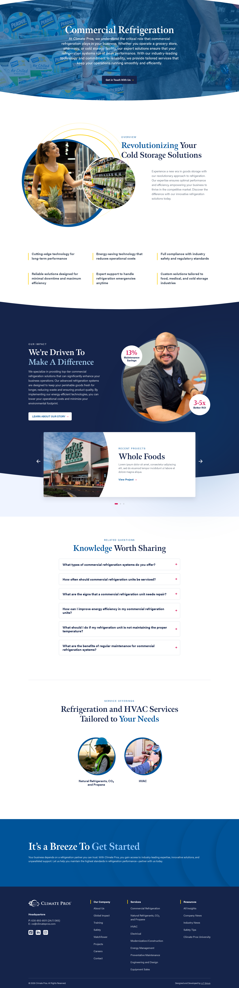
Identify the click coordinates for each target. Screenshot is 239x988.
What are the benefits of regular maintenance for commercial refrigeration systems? (108, 647)
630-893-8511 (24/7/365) (45, 920)
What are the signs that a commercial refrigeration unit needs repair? (114, 594)
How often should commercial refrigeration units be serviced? (109, 579)
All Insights (190, 908)
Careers (98, 951)
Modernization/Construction (147, 941)
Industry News (192, 922)
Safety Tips (190, 930)
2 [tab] (120, 503)
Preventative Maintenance (145, 955)
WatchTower (100, 937)
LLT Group (205, 983)
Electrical (136, 933)
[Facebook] (30, 932)
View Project (126, 479)
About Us (99, 908)
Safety (97, 930)
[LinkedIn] (38, 932)
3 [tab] (123, 503)
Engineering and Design (144, 962)
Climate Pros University (197, 937)
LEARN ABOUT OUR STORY (48, 416)
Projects (98, 944)
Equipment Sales (140, 969)
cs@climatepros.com (44, 924)
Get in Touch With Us (118, 80)
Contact (98, 958)
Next (201, 461)
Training (98, 922)
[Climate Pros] (49, 903)
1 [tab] (116, 503)
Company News (193, 915)
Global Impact (102, 915)
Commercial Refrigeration (145, 908)
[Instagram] (45, 932)
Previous (37, 461)
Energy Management (142, 948)
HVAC (134, 926)
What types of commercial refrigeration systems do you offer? (109, 564)
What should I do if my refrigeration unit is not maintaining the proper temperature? (115, 629)
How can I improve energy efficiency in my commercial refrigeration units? (113, 610)
